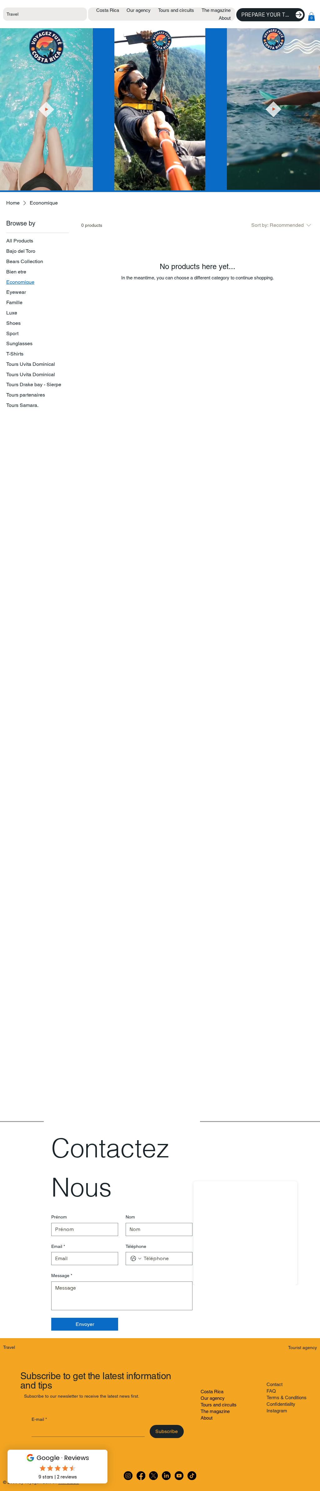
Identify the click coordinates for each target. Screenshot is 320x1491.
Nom (130, 1216)
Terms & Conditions (287, 1397)
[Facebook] (141, 1475)
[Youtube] (179, 1475)
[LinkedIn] (166, 1475)
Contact (274, 1384)
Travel (12, 14)
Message (61, 1275)
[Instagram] (128, 1475)
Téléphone (136, 1246)
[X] (153, 1475)
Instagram (277, 1410)
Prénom (59, 1216)
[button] (311, 16)
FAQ (271, 1391)
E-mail (39, 1419)
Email (58, 1246)
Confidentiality (281, 1404)
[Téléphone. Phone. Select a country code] (136, 1258)
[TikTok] (192, 1475)
